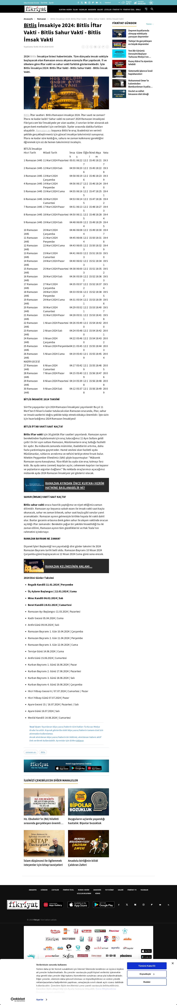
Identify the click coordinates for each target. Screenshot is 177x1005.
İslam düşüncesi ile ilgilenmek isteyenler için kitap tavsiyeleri (43, 863)
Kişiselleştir (145, 974)
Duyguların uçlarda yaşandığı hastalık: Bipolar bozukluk (86, 821)
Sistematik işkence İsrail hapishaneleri (140, 73)
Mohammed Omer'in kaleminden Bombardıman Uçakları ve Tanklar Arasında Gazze (140, 83)
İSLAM (75, 9)
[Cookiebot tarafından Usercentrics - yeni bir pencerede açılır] (18, 1000)
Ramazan (41, 18)
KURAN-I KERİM (83, 890)
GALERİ (100, 9)
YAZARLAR (83, 9)
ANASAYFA (33, 890)
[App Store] (62, 768)
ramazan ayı (31, 752)
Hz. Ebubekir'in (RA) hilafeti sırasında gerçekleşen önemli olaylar (42, 821)
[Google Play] (78, 768)
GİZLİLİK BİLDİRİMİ (84, 893)
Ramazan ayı (43, 130)
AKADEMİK (92, 9)
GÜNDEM (44, 890)
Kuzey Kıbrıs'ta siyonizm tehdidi (140, 63)
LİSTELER (107, 9)
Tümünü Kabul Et (146, 966)
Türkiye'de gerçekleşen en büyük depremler (140, 43)
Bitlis (30, 25)
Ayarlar (39, 999)
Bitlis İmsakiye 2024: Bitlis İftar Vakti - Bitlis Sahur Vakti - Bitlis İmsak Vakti (87, 18)
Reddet (146, 982)
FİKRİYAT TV (117, 9)
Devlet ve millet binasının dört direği (138, 93)
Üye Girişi (44, 2)
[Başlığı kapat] (173, 963)
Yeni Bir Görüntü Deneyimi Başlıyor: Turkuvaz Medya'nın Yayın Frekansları (138, 53)
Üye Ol (51, 3)
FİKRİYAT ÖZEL (129, 9)
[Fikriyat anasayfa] (39, 765)
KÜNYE (97, 893)
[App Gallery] (94, 768)
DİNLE (138, 9)
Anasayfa (28, 18)
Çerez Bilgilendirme (106, 989)
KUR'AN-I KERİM (65, 9)
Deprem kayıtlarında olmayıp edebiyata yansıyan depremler (138, 33)
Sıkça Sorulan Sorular (31, 3)
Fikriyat (36, 919)
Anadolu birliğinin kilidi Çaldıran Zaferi (83, 863)
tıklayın (79, 740)
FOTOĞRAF (109, 890)
